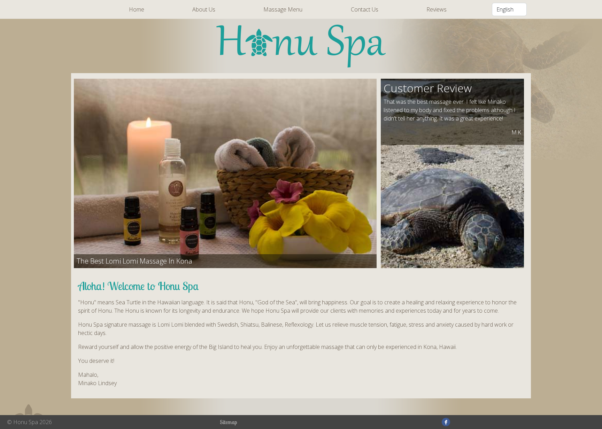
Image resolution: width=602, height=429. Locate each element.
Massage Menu (282, 9)
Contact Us (364, 9)
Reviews (436, 9)
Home (136, 9)
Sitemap (228, 422)
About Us (203, 9)
